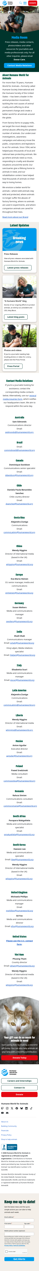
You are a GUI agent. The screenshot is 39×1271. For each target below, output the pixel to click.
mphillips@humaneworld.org (19, 910)
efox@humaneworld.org (22, 926)
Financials (5, 1130)
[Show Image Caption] (37, 25)
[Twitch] (2, 1108)
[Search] (21, 3)
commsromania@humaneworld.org (20, 806)
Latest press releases (17, 267)
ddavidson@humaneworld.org (19, 475)
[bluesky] (21, 1108)
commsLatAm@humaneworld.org (19, 532)
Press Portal (13, 366)
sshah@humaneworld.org (22, 643)
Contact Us (19, 1087)
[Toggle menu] (25, 3)
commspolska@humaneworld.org (19, 781)
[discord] (7, 1113)
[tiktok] (31, 1108)
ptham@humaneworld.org (22, 965)
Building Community (9, 1126)
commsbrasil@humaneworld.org (19, 450)
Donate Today (19, 1057)
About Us (4, 1122)
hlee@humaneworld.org (22, 859)
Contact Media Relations (19, 65)
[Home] (9, 1072)
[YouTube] (2, 1113)
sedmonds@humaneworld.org (19, 432)
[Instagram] (7, 1108)
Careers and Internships (19, 1080)
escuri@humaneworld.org (22, 680)
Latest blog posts (15, 317)
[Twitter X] (12, 1108)
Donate (32, 3)
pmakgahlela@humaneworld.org (19, 834)
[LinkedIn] (26, 1108)
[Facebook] (17, 1108)
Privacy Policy (6, 1135)
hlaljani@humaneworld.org (22, 655)
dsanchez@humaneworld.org (19, 503)
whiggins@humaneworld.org (19, 730)
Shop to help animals (9, 1139)
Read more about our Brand (15, 217)
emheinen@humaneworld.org (19, 592)
